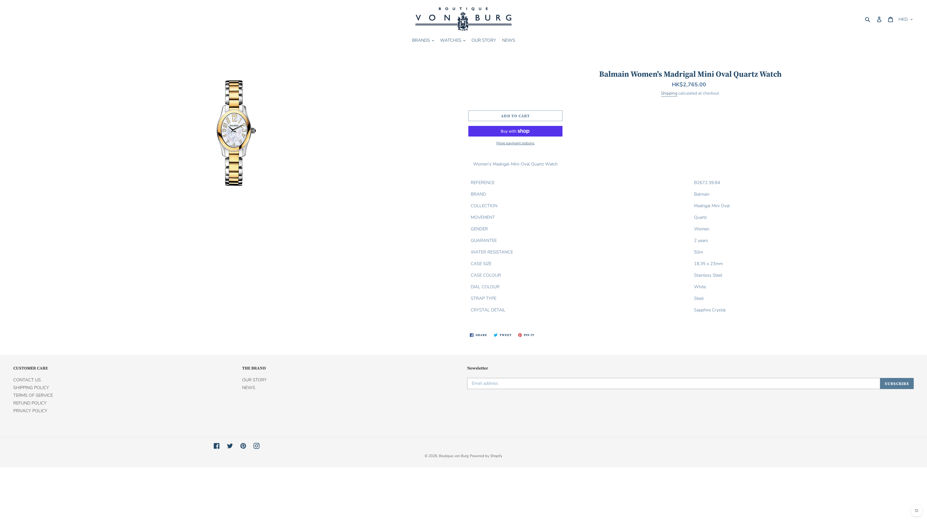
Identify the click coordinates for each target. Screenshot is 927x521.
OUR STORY (254, 380)
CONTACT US (27, 380)
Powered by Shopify (486, 455)
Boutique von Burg (454, 455)
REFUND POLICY (30, 403)
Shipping (669, 93)
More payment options (515, 143)
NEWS (248, 388)
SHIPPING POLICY (31, 388)
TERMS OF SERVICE (33, 395)
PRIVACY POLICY (30, 411)
